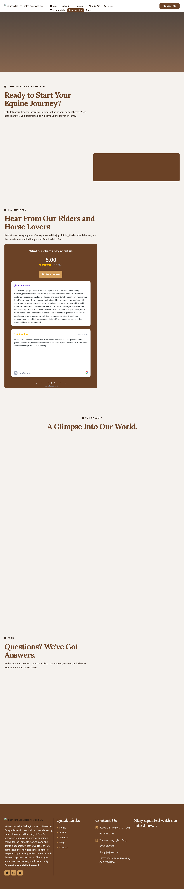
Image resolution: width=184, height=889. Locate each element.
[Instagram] (13, 872)
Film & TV (94, 6)
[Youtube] (20, 872)
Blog (88, 10)
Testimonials (57, 10)
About (65, 6)
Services (109, 6)
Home (53, 6)
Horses (79, 6)
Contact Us (75, 10)
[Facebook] (7, 872)
